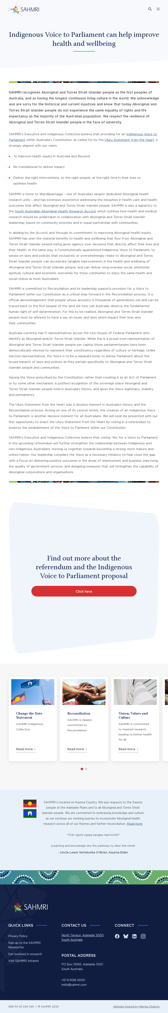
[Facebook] (117, 936)
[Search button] (150, 9)
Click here (84, 591)
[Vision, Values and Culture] (135, 719)
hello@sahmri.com (74, 984)
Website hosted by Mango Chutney (136, 1006)
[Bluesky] (125, 936)
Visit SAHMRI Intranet (23, 960)
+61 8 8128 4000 (73, 980)
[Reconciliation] (84, 719)
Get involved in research (25, 954)
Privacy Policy (18, 936)
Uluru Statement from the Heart (129, 140)
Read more (135, 823)
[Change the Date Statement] (33, 719)
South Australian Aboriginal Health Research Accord (55, 211)
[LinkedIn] (134, 936)
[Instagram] (143, 936)
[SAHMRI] (23, 9)
